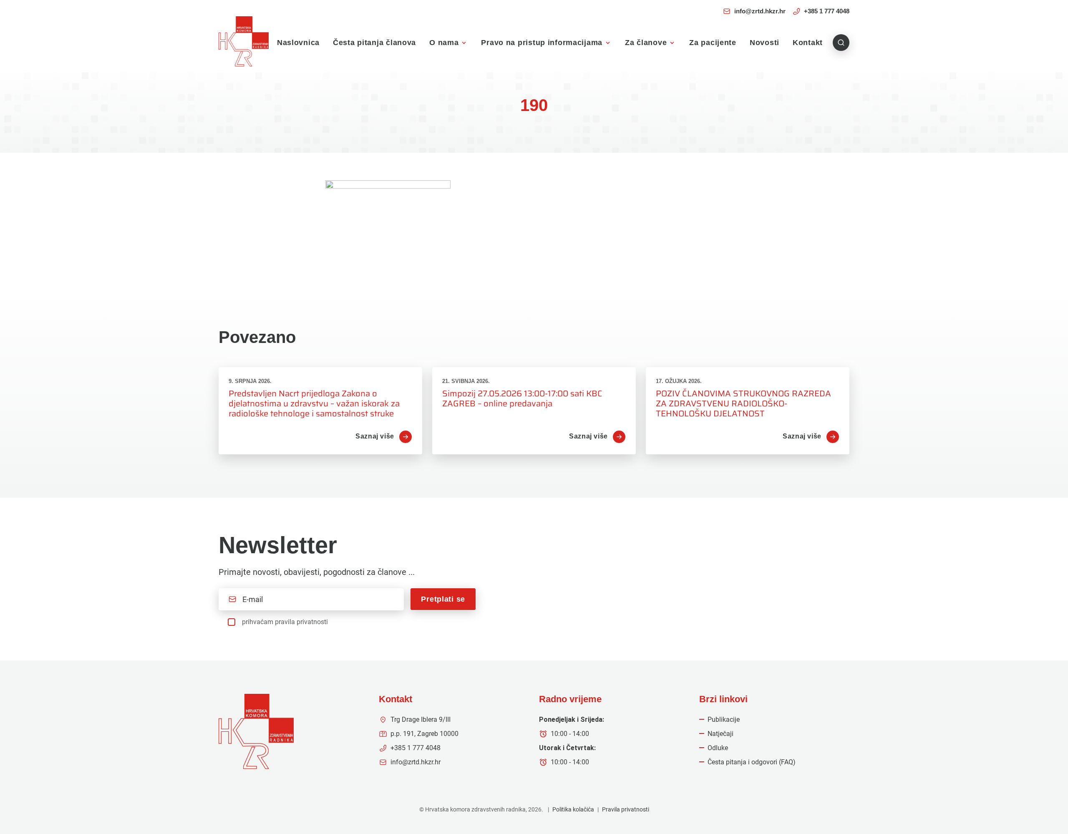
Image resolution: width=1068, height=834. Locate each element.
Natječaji (720, 734)
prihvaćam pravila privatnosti (285, 622)
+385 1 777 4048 (826, 11)
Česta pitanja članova (374, 42)
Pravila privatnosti (625, 809)
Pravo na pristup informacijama (541, 42)
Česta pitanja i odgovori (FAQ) (752, 762)
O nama (443, 42)
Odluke (718, 748)
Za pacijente (712, 42)
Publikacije (724, 719)
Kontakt (808, 42)
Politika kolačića (573, 809)
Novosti (764, 42)
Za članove (646, 42)
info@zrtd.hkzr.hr (760, 11)
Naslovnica (298, 42)
